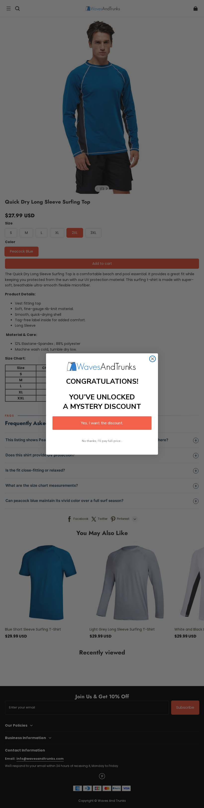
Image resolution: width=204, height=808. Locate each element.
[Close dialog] (152, 359)
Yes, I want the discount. (102, 423)
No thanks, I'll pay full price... (102, 441)
